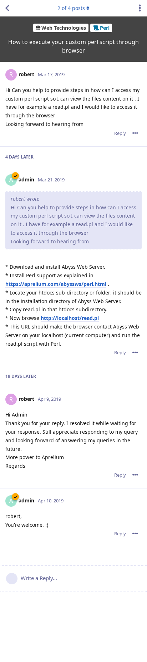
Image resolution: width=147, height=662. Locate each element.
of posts (71, 8)
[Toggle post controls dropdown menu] (135, 133)
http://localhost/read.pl (70, 318)
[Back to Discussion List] (7, 8)
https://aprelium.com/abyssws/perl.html (55, 284)
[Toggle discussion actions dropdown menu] (140, 8)
